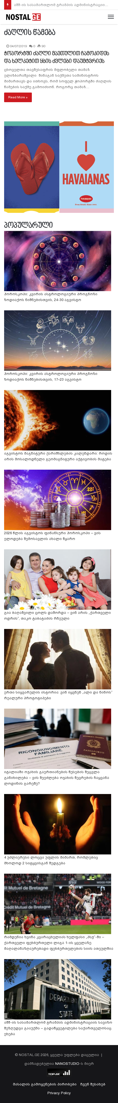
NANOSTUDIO (67, 1064)
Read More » (18, 97)
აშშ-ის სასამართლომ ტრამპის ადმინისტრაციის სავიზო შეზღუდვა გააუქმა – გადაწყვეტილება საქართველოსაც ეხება (58, 1028)
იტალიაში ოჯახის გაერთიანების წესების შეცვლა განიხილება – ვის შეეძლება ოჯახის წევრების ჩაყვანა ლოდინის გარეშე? (56, 778)
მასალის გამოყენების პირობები (45, 1084)
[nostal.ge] (23, 17)
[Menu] (111, 17)
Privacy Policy (59, 1093)
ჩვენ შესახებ (92, 1084)
